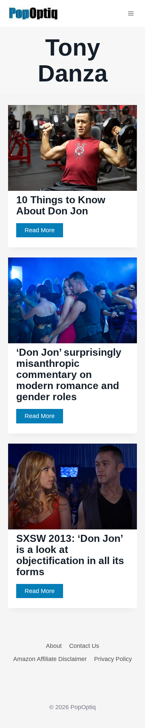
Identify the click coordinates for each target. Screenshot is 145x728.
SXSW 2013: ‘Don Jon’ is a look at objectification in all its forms (70, 555)
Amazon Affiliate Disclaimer (50, 659)
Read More (44, 232)
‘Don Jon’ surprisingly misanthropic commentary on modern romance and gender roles (68, 374)
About (54, 646)
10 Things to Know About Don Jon (60, 205)
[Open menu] (130, 13)
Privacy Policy (113, 659)
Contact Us (84, 646)
